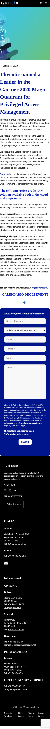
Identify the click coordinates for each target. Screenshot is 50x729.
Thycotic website (39, 287)
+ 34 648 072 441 (16, 641)
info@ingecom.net (12, 607)
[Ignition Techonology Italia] (9, 3)
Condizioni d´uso (25, 431)
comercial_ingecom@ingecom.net (20, 645)
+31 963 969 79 (15, 673)
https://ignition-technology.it (14, 426)
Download (5, 174)
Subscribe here (14, 504)
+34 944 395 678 (16, 604)
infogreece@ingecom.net (15, 689)
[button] (41, 3)
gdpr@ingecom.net (24, 418)
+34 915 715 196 (16, 629)
